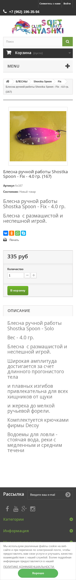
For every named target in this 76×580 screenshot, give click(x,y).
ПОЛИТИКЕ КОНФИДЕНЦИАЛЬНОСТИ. (29, 566)
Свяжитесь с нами (50, 3)
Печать (14, 240)
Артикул (8, 185)
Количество (15, 269)
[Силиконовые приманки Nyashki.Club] (38, 27)
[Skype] (23, 233)
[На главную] (8, 81)
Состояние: (11, 191)
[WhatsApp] (17, 233)
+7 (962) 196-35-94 (24, 12)
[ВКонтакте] (5, 233)
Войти (67, 3)
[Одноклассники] (11, 233)
